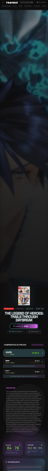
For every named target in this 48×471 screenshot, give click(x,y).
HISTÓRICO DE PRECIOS (37, 345)
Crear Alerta (34, 332)
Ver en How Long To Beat (35, 452)
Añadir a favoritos (15, 332)
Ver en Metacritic (11, 453)
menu (3, 2)
